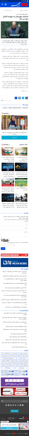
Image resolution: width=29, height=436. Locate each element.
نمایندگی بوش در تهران (6, 363)
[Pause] (3, 128)
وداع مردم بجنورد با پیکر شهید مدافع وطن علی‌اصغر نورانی (15, 276)
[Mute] (5, 128)
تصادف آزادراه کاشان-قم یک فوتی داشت (18, 334)
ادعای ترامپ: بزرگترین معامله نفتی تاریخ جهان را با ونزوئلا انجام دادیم (15, 272)
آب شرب (5, 108)
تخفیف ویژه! (9, 428)
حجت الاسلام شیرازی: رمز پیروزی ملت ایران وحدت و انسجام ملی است (14, 291)
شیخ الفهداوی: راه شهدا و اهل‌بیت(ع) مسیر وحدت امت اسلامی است (15, 296)
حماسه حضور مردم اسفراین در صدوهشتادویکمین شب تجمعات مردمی (15, 279)
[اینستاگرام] (18, 405)
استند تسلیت (12, 356)
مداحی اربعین (4, 356)
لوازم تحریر (15, 353)
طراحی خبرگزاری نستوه (21, 433)
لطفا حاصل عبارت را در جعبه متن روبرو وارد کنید (17, 242)
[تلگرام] (23, 405)
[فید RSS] (11, 405)
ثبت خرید (14, 138)
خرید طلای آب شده (6, 353)
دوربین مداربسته (22, 358)
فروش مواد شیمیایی (23, 360)
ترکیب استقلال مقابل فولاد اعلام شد (19, 347)
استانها (26, 10)
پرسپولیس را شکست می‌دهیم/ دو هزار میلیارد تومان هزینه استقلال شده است (14, 318)
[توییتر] (16, 405)
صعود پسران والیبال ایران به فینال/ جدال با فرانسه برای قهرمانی (15, 313)
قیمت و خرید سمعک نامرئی (12, 365)
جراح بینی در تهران (23, 353)
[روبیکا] (13, 405)
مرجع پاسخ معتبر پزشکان (8, 358)
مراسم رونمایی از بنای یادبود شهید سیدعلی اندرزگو (16, 340)
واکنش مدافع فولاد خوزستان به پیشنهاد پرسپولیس (16, 326)
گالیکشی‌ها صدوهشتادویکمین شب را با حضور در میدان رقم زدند (14, 303)
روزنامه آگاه (7, 368)
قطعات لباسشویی (5, 360)
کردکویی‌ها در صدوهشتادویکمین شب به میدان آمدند (16, 307)
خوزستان (21, 10)
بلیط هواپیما (15, 363)
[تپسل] (2, 113)
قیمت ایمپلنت (14, 360)
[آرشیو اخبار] (9, 405)
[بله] (20, 405)
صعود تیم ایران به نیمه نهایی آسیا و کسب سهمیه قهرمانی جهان (15, 330)
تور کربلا (18, 356)
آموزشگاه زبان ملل (23, 365)
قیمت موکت (24, 356)
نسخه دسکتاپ (14, 411)
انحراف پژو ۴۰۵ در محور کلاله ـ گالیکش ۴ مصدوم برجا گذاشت (14, 300)
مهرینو (3, 365)
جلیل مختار (25, 108)
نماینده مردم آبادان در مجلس (15, 108)
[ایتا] (6, 405)
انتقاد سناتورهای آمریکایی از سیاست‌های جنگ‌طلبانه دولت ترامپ (15, 284)
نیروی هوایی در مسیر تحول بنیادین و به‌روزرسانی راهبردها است (15, 322)
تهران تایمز (21, 368)
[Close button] (28, 421)
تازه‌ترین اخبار (24, 269)
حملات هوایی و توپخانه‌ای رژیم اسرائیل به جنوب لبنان (16, 288)
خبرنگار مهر (14, 49)
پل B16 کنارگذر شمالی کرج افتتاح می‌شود (18, 337)
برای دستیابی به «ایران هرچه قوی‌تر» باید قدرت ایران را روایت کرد (14, 343)
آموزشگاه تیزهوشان (23, 363)
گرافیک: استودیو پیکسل (9, 433)
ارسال (3, 248)
